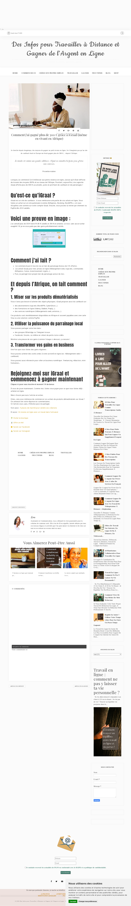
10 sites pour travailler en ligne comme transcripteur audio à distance (107, 407)
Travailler (72, 73)
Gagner (85, 73)
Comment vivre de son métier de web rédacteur (112, 597)
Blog (108, 73)
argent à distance (18, 507)
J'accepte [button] (73, 901)
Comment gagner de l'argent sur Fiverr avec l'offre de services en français (113, 480)
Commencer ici (28, 73)
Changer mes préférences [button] (88, 901)
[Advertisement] (61, 14)
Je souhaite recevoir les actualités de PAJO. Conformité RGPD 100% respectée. (107, 210)
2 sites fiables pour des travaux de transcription (112, 456)
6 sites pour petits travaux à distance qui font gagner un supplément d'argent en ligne (107, 434)
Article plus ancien (81, 686)
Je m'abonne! (107, 218)
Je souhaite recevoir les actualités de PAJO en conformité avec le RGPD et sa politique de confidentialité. (66, 867)
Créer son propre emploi (51, 73)
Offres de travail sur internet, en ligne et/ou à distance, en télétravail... (106, 531)
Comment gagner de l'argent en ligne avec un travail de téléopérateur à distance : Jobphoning (107, 504)
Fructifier (97, 73)
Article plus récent (17, 686)
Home (15, 73)
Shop (116, 73)
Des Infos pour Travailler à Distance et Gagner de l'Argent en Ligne (65, 49)
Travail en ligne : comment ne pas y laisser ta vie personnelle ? (112, 576)
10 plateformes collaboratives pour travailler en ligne (112, 553)
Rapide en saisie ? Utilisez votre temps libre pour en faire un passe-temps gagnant (107, 620)
